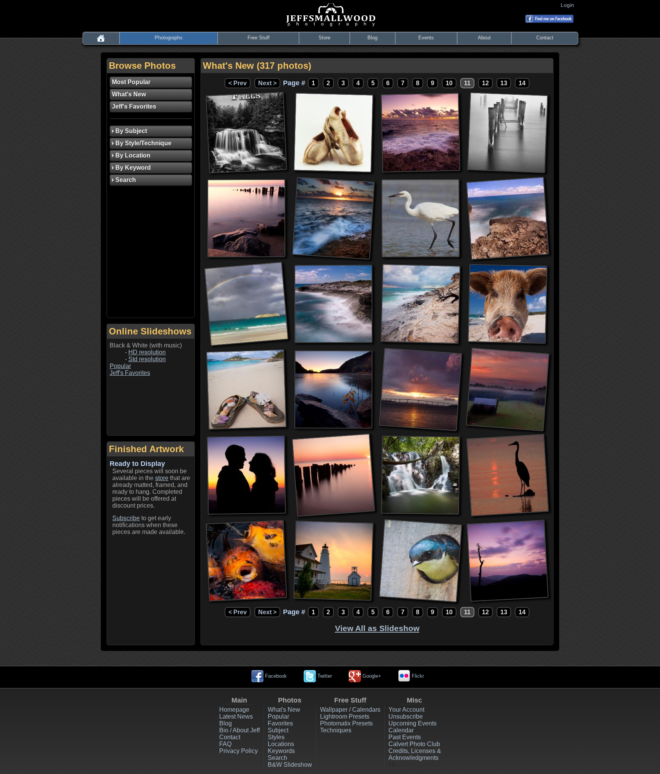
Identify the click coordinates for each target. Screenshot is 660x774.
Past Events (404, 737)
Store (324, 38)
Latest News (236, 716)
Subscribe (126, 518)
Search (277, 758)
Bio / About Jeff (239, 730)
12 (485, 83)
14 (522, 83)
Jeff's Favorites (130, 373)
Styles (276, 737)
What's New (284, 709)
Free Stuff (258, 38)
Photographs (169, 38)
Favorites (280, 723)
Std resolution (147, 359)
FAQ (225, 744)
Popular (120, 366)
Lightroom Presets (344, 716)
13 (503, 83)
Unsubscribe (405, 716)
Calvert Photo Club (414, 744)
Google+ (371, 676)
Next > (267, 83)
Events (426, 38)
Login (569, 5)
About (484, 38)
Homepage (234, 709)
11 (467, 83)
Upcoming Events (412, 723)
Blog (372, 38)
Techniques (335, 730)
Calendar (401, 730)
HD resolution (147, 352)
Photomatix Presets (346, 723)
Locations (281, 744)
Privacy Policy (238, 751)
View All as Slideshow (377, 628)
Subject (278, 730)
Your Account (406, 709)
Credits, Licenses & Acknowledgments (414, 754)
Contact (544, 38)
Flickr (417, 676)
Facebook (275, 676)
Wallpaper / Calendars (350, 709)
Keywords (281, 751)
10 (449, 83)
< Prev (237, 83)
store (161, 478)
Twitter (324, 676)
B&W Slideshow (290, 764)
